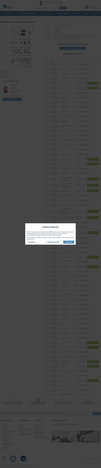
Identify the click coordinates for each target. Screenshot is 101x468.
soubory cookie (44, 232)
